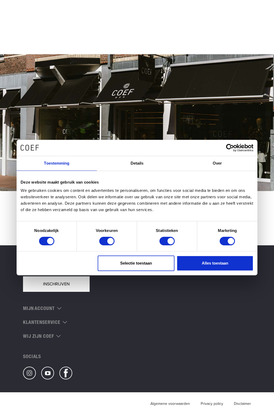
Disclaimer (242, 403)
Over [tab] (217, 163)
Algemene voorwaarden (170, 403)
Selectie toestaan (136, 263)
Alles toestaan (215, 263)
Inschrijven (56, 284)
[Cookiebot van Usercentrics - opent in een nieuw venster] (230, 148)
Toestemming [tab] (56, 163)
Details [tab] (137, 163)
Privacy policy (212, 403)
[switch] (107, 241)
